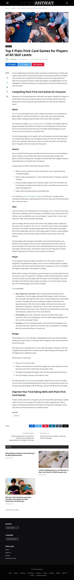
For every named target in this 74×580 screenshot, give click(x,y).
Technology (31, 573)
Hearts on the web (27, 196)
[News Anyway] (37, 3)
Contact (7, 555)
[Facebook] (7, 78)
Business (22, 573)
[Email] (7, 96)
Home (7, 549)
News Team (14, 59)
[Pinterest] (7, 92)
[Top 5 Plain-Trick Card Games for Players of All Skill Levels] (37, 27)
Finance (16, 573)
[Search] (67, 3)
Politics (45, 573)
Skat (52, 211)
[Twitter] (7, 82)
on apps (38, 196)
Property (38, 573)
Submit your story (10, 558)
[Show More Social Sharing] (46, 64)
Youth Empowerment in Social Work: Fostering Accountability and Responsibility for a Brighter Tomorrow (22, 438)
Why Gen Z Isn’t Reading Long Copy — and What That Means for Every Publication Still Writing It (18, 499)
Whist (14, 114)
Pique (14, 288)
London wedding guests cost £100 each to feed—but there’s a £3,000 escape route (53, 471)
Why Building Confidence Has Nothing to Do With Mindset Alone (20, 454)
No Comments (35, 59)
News (10, 573)
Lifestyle (8, 46)
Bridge (28, 380)
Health (58, 573)
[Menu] (7, 3)
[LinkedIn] (7, 87)
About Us (8, 552)
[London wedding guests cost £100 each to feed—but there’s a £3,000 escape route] (54, 459)
